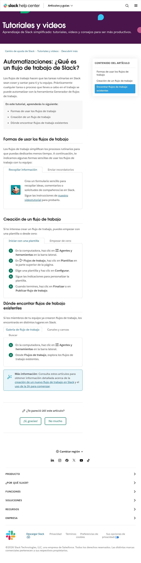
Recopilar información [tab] (23, 169)
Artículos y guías (58, 5)
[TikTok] (88, 461)
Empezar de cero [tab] (60, 241)
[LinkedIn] (52, 461)
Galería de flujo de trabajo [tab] (22, 329)
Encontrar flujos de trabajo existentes (112, 88)
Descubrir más (69, 51)
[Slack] (13, 535)
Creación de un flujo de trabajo (115, 80)
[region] (43, 115)
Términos (71, 533)
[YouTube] (81, 461)
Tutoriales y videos (47, 51)
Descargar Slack (35, 533)
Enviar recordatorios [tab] (61, 169)
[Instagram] (59, 461)
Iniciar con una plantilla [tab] (24, 241)
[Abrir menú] (135, 5)
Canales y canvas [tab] (58, 329)
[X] (74, 461)
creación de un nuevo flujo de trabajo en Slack (44, 382)
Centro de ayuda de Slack (19, 51)
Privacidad (56, 533)
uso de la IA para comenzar (32, 386)
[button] (30, 421)
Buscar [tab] (13, 335)
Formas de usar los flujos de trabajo (112, 73)
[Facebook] (66, 461)
